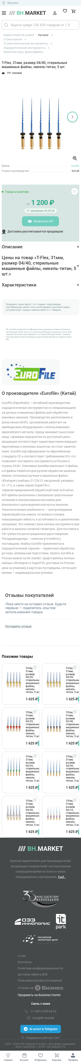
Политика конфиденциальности (40, 968)
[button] (8, 117)
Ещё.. (62, 877)
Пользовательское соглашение (40, 980)
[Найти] (6, 25)
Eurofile (75, 165)
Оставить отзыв (18, 626)
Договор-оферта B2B (33, 974)
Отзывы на (25, 988)
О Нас (22, 956)
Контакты (25, 962)
